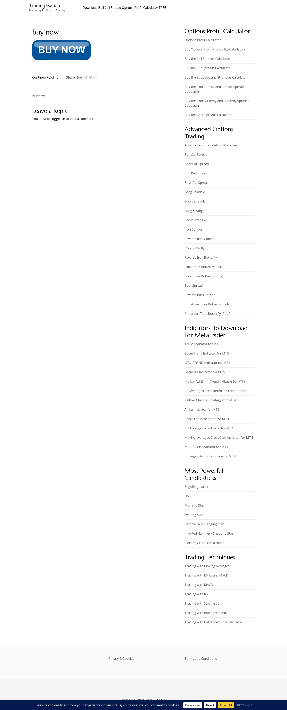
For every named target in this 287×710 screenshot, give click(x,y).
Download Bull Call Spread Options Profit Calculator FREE (124, 7)
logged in (58, 119)
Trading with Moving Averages (207, 566)
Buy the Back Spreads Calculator (208, 115)
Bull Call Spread (195, 154)
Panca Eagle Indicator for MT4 (206, 419)
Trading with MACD (198, 585)
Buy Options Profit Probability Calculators (215, 49)
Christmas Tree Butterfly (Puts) (207, 313)
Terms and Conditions (200, 658)
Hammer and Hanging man (204, 524)
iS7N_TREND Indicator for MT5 (207, 363)
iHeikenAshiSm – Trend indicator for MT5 (214, 381)
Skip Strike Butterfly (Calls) (203, 267)
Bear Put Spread (196, 182)
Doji (187, 496)
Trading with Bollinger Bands (205, 613)
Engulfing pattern (197, 487)
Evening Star (193, 515)
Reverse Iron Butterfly (200, 257)
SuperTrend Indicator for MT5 (206, 353)
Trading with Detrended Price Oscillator (213, 622)
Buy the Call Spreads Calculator (207, 59)
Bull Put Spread (195, 173)
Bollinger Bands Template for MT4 (210, 456)
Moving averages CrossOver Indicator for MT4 (218, 437)
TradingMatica (44, 6)
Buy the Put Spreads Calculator (207, 68)
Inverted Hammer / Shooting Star (208, 533)
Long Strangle (194, 211)
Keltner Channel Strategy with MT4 (210, 400)
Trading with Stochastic (201, 603)
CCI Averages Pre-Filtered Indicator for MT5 (216, 391)
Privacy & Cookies (121, 658)
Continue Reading (45, 77)
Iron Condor (193, 229)
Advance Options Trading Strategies (210, 145)
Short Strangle (195, 220)
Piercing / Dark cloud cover (204, 543)
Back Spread (193, 285)
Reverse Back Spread (199, 295)
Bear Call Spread (196, 164)
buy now (38, 96)
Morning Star (194, 505)
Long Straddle (194, 192)
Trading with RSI (196, 594)
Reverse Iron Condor (199, 239)
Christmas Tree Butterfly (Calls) (207, 304)
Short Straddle (195, 201)
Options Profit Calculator (202, 40)
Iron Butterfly (194, 248)
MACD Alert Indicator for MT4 (206, 447)
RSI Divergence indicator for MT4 (208, 428)
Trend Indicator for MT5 (202, 344)
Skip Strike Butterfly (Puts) (203, 276)
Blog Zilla (162, 700)
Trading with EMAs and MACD (206, 575)
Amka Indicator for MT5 (201, 409)
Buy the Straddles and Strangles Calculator (215, 77)
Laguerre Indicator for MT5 (204, 372)
